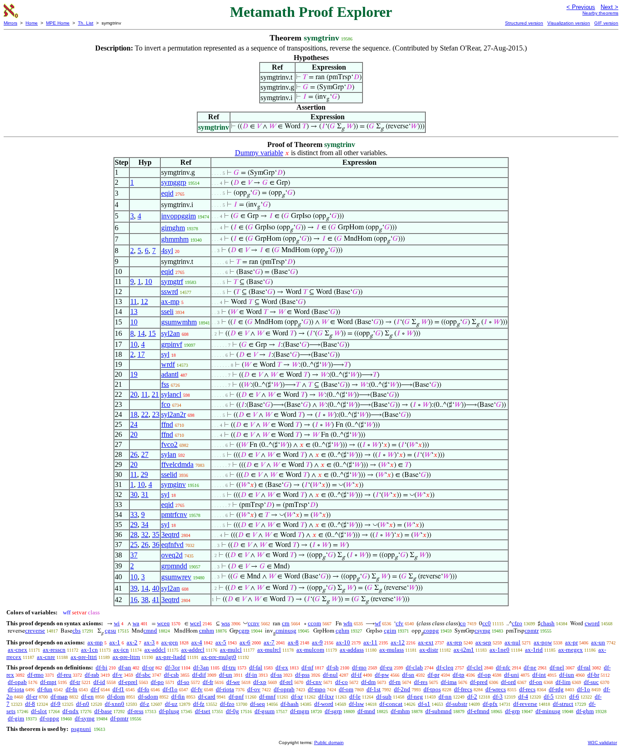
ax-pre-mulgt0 (218, 657)
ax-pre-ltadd (171, 657)
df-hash (289, 703)
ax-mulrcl (269, 649)
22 (144, 414)
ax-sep (483, 642)
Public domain (329, 742)
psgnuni (81, 728)
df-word (323, 703)
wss (225, 623)
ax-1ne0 (499, 649)
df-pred (479, 682)
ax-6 (245, 642)
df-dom (116, 696)
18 (134, 414)
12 (144, 301)
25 (134, 544)
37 (134, 555)
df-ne (530, 667)
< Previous (580, 7)
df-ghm (585, 711)
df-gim (16, 718)
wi (117, 623)
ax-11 (370, 642)
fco (165, 404)
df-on (535, 682)
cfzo (517, 623)
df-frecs (463, 689)
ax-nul (512, 642)
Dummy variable (259, 153)
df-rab (92, 674)
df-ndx (70, 711)
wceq (163, 623)
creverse (35, 630)
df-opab (17, 682)
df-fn (71, 689)
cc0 (486, 623)
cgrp (244, 630)
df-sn (408, 674)
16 (134, 599)
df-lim (563, 682)
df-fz (198, 703)
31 (144, 494)
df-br (593, 674)
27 (144, 454)
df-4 (523, 696)
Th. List (85, 22)
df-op (484, 674)
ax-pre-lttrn (126, 657)
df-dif (199, 674)
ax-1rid (534, 649)
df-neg (415, 696)
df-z (144, 703)
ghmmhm (175, 239)
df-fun (44, 689)
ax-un (598, 642)
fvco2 (169, 444)
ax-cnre (46, 657)
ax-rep (454, 642)
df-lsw (356, 703)
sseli (167, 311)
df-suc (591, 682)
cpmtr (532, 630)
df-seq (257, 703)
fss (165, 384)
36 (155, 544)
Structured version (524, 22)
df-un (225, 674)
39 (134, 588)
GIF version (606, 22)
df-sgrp (333, 711)
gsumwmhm (179, 322)
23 (155, 414)
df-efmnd (478, 711)
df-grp (512, 711)
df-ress (135, 711)
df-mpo (317, 689)
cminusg (285, 630)
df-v (117, 674)
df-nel (557, 667)
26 (134, 454)
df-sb (332, 667)
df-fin (178, 696)
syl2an (170, 333)
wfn (347, 623)
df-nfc (503, 667)
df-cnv (314, 682)
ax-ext (425, 642)
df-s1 (424, 703)
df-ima (449, 682)
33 (134, 514)
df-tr (75, 682)
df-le (355, 696)
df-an (124, 667)
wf (378, 623)
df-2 (472, 696)
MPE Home (58, 22)
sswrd (169, 291)
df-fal (255, 667)
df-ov (253, 689)
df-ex (281, 667)
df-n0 (82, 703)
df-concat (391, 703)
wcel (195, 623)
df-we (233, 682)
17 (141, 354)
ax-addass (352, 649)
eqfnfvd (172, 544)
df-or (148, 667)
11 (133, 301)
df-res (421, 682)
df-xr (297, 696)
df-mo (359, 667)
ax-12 (398, 642)
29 (144, 474)
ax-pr (571, 642)
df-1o (583, 689)
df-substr (456, 703)
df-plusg (169, 711)
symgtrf (172, 281)
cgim (390, 630)
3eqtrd (170, 534)
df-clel (475, 667)
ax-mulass (391, 649)
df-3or (172, 667)
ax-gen (169, 642)
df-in (251, 674)
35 (155, 534)
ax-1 (114, 642)
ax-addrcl (192, 649)
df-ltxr (326, 696)
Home (31, 22)
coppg (431, 630)
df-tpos (432, 689)
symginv (173, 484)
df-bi (101, 667)
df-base (103, 711)
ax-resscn (54, 649)
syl (165, 354)
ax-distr (428, 649)
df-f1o (170, 689)
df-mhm (400, 711)
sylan (168, 454)
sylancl (171, 394)
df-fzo (227, 703)
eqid (167, 193)
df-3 (498, 696)
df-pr (433, 674)
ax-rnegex (570, 649)
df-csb (171, 674)
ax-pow (543, 642)
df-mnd (366, 711)
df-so (183, 682)
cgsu (110, 630)
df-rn (395, 682)
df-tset (202, 711)
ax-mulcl (231, 649)
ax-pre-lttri (84, 657)
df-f (95, 689)
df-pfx (490, 703)
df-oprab (284, 689)
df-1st (374, 689)
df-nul (330, 674)
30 (134, 494)
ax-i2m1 (464, 649)
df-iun (566, 674)
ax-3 (149, 642)
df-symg (85, 718)
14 (141, 333)
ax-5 (220, 642)
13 (134, 311)
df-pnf (236, 696)
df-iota (16, 689)
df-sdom (148, 696)
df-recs (527, 689)
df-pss (302, 674)
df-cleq (445, 667)
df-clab (414, 667)
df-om (346, 689)
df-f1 (118, 689)
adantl (169, 374)
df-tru (229, 667)
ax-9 (317, 642)
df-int (539, 674)
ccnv (254, 623)
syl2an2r (173, 414)
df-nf (307, 667)
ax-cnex (17, 649)
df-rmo (35, 674)
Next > (609, 7)
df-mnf (267, 696)
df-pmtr (119, 718)
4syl (167, 250)
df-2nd (402, 689)
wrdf (168, 364)
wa (136, 623)
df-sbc (143, 674)
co (463, 623)
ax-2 (132, 642)
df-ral (584, 667)
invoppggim (178, 216)
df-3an (201, 667)
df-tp (458, 674)
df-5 (549, 696)
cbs (76, 630)
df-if (356, 674)
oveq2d (172, 555)
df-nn (445, 696)
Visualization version (568, 22)
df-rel (286, 682)
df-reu (64, 674)
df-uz (171, 703)
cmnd (150, 630)
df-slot (39, 711)
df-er (31, 696)
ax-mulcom (310, 649)
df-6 (574, 696)
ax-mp (170, 301)
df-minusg (548, 711)
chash (547, 623)
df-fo (143, 689)
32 (144, 534)
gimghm (173, 228)
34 (144, 524)
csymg (482, 630)
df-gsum (265, 711)
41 (155, 599)
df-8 (30, 703)
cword (592, 623)
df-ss (276, 674)
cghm (342, 630)
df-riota (225, 689)
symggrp (173, 182)
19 (134, 374)
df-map (59, 696)
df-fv (197, 689)
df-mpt (48, 682)
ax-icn (121, 649)
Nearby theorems (600, 12)
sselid (169, 474)
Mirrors (10, 22)
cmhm (206, 630)
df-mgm (299, 711)
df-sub (384, 696)
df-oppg (49, 718)
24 (134, 424)
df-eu (386, 667)
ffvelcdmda (177, 464)
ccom (314, 623)
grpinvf (171, 344)
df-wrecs (495, 689)
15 (152, 333)
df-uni (511, 674)
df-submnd (438, 711)
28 (134, 534)
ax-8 (293, 642)
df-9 (56, 703)
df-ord (508, 682)
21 (155, 394)
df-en (87, 696)
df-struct (563, 703)
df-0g (232, 711)
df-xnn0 (114, 703)
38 (144, 599)
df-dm (368, 682)
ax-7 (269, 642)
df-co (341, 682)
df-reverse (525, 703)
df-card (206, 696)
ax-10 (343, 642)
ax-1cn (89, 649)
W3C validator (602, 742)
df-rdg (556, 689)
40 (155, 588)
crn (286, 623)
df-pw (382, 674)
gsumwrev (176, 577)
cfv (399, 623)
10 (148, 281)
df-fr (208, 682)
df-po (157, 682)
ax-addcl (155, 649)
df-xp (259, 682)
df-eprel (128, 682)
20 (134, 394)
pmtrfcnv (174, 514)
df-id (99, 682)
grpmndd (174, 566)
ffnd (167, 424)
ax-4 (196, 642)
